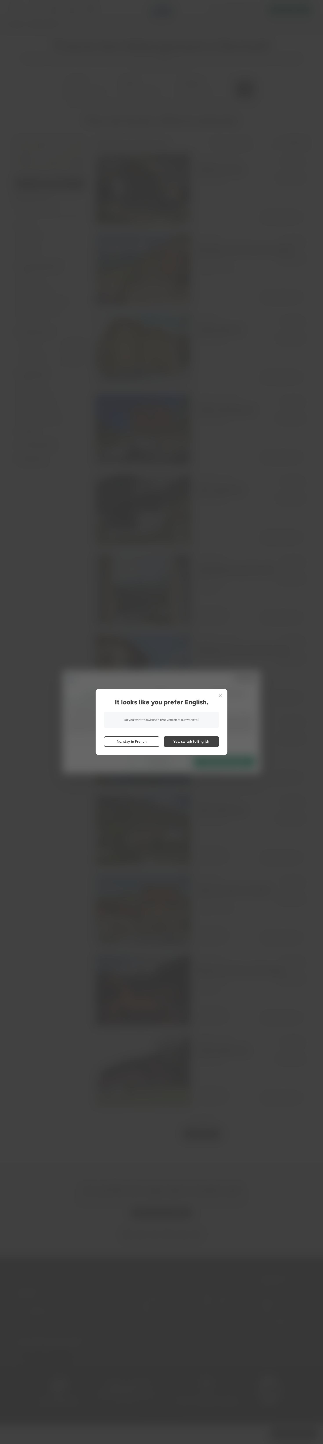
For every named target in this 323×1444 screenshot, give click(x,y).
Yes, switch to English (191, 741)
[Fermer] (220, 695)
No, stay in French (132, 741)
